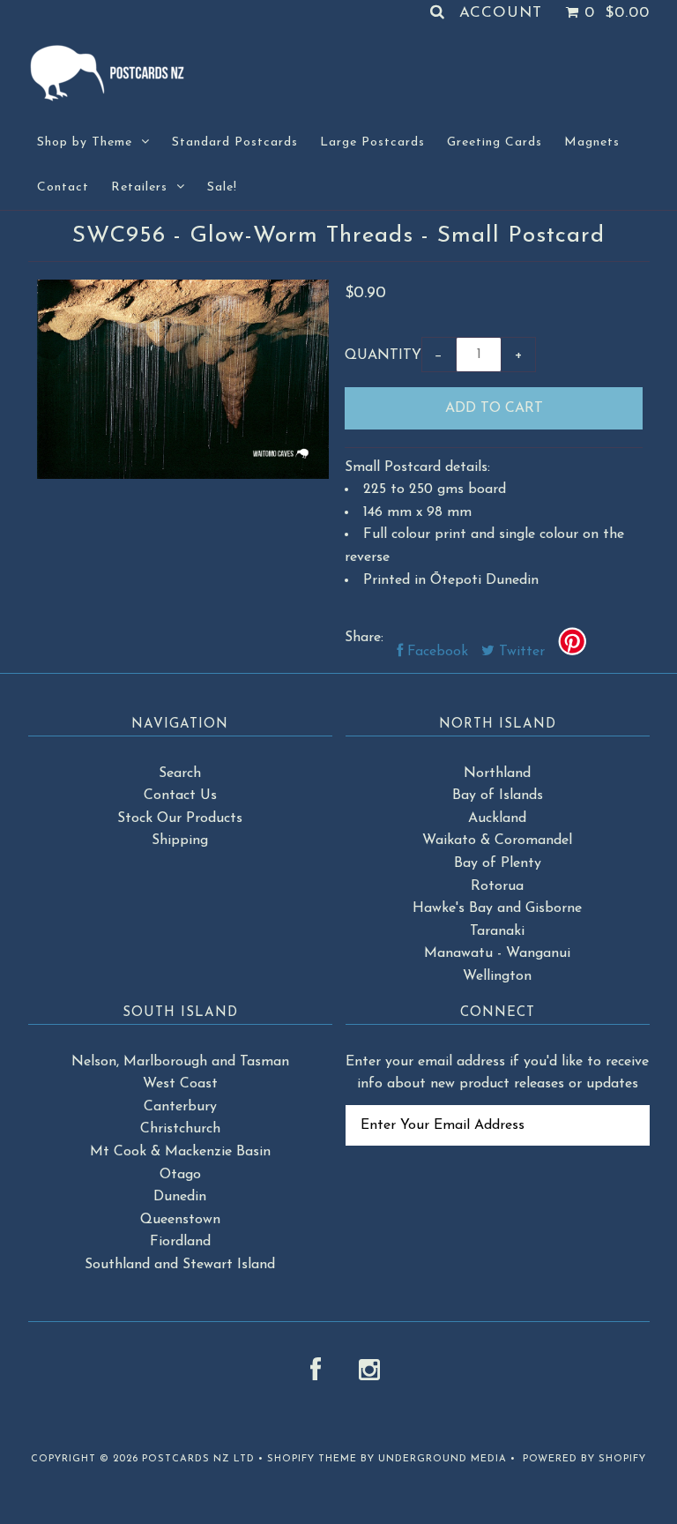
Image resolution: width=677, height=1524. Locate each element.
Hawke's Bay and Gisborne (497, 908)
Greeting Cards (494, 142)
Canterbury (180, 1107)
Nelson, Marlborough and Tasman (180, 1062)
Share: (364, 638)
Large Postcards (372, 142)
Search (180, 773)
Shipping (180, 840)
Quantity (383, 355)
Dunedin (179, 1197)
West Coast (180, 1084)
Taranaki (497, 931)
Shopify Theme (312, 1459)
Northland (497, 773)
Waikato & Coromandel (497, 840)
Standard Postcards (235, 142)
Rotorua (497, 886)
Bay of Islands (497, 795)
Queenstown (180, 1220)
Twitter (520, 652)
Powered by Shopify (584, 1459)
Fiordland (180, 1242)
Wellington (497, 976)
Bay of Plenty (497, 863)
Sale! (222, 187)
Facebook (435, 652)
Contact (63, 187)
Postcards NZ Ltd (198, 1459)
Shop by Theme (84, 142)
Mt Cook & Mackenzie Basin (180, 1152)
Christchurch (180, 1129)
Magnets (592, 142)
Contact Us (180, 795)
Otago (180, 1175)
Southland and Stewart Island (180, 1265)
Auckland (497, 818)
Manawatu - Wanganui (497, 953)
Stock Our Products (179, 818)
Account (500, 12)
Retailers (139, 187)
